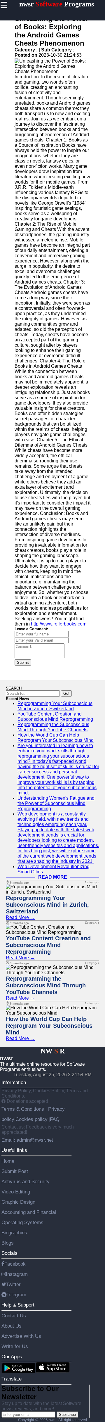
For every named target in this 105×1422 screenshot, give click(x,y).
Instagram (17, 1274)
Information (13, 1082)
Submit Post (14, 1171)
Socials (9, 1253)
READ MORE (52, 877)
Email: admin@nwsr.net (27, 1140)
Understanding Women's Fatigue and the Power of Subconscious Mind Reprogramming (56, 803)
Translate (11, 1379)
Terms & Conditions (23, 1109)
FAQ (55, 1119)
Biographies (14, 1233)
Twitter (13, 1284)
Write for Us (14, 1346)
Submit (23, 662)
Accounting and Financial (28, 1212)
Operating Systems (22, 1222)
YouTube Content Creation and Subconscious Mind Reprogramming (55, 716)
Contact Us (13, 1316)
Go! (66, 693)
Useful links (14, 1150)
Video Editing (15, 1192)
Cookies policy (31, 1119)
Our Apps (11, 1356)
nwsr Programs (56, 4)
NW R (53, 1051)
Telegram (16, 1294)
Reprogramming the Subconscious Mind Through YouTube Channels (53, 727)
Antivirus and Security (25, 1181)
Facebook (15, 1264)
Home (7, 1161)
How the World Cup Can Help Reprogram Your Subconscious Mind (56, 737)
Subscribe (67, 1414)
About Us (11, 1326)
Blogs (7, 1243)
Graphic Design (18, 1202)
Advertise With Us (21, 1336)
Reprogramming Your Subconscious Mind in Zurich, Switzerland (55, 706)
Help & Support (17, 1305)
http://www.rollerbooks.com (58, 623)
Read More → (20, 917)
